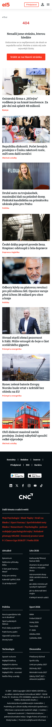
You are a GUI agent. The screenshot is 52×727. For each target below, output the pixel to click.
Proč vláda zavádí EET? (11, 628)
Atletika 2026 (34, 634)
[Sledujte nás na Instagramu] (29, 485)
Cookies (42, 710)
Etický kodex (11, 720)
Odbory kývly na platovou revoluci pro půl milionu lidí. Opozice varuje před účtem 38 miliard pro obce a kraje (25, 293)
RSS (27, 465)
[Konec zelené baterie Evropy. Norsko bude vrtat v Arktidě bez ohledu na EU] (26, 367)
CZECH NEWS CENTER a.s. (36, 691)
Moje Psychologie (10, 518)
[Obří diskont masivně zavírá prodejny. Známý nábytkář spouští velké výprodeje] (26, 415)
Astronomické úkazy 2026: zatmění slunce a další (38, 577)
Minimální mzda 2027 (38, 672)
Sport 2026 (34, 607)
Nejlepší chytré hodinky (12, 668)
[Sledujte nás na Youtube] (35, 485)
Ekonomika (35, 649)
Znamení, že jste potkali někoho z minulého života (39, 568)
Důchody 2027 (35, 668)
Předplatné (15, 465)
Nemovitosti (17, 527)
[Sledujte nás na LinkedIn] (11, 485)
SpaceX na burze (9, 656)
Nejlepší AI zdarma (9, 664)
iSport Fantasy (18, 522)
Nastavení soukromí (16, 713)
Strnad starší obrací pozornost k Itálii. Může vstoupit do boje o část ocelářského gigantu (25, 341)
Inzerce (36, 460)
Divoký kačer (7, 639)
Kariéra (38, 465)
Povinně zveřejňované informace (32, 720)
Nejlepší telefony (9, 660)
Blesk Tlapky (27, 518)
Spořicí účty (34, 660)
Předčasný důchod (37, 656)
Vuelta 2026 (33, 540)
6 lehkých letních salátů (39, 597)
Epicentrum (7, 558)
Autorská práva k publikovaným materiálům (25, 703)
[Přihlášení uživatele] (42, 4)
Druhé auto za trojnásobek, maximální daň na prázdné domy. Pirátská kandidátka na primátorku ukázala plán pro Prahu (25, 198)
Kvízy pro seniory (9, 575)
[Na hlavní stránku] (6, 4)
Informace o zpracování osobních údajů (21, 710)
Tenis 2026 (33, 626)
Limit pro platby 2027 (38, 664)
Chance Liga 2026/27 (15, 540)
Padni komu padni (9, 631)
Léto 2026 (34, 550)
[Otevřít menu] (48, 4)
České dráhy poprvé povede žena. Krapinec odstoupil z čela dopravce (24, 246)
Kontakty (11, 460)
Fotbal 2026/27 (35, 618)
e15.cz (4, 17)
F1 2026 (32, 630)
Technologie (8, 649)
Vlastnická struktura (34, 713)
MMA (31, 614)
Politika (6, 607)
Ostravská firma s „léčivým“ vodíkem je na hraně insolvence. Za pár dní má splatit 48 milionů (25, 102)
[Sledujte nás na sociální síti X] (17, 485)
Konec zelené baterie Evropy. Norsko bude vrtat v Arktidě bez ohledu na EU (23, 388)
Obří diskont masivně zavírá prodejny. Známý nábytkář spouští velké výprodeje (24, 435)
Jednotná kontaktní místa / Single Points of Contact (25, 716)
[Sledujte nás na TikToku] (41, 485)
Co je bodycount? (9, 583)
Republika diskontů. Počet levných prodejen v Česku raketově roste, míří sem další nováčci (24, 150)
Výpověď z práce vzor (11, 635)
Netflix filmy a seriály (10, 676)
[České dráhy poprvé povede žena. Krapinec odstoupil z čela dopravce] (26, 227)
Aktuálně (6, 550)
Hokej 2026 (34, 622)
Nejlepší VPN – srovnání (12, 672)
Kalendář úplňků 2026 (11, 579)
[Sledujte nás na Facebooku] (23, 485)
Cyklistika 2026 (35, 638)
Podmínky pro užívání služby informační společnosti (25, 706)
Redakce (24, 460)
